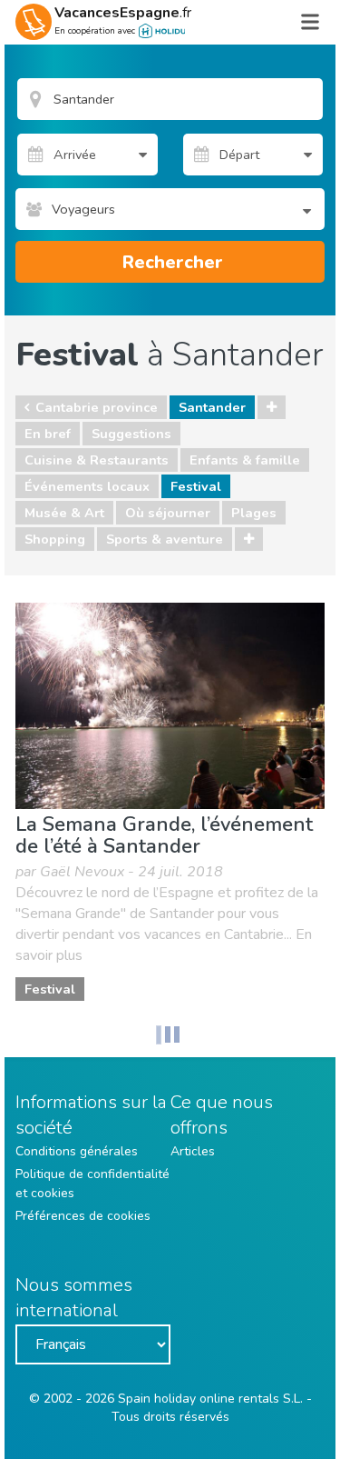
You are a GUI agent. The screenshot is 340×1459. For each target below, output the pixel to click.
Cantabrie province (96, 407)
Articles (192, 1151)
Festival (195, 486)
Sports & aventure (164, 539)
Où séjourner (167, 513)
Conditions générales (76, 1151)
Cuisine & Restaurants (96, 460)
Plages (254, 513)
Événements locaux (87, 486)
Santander (212, 407)
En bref (47, 434)
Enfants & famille (244, 460)
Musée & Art (64, 513)
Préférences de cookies (83, 1215)
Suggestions (131, 434)
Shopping (54, 539)
